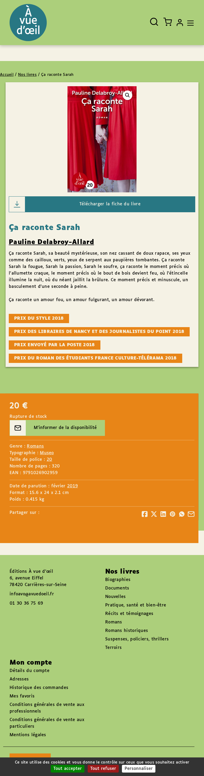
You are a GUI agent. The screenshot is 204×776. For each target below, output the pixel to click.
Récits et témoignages (129, 614)
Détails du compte (29, 671)
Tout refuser (103, 768)
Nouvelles (115, 597)
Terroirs (113, 647)
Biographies (117, 580)
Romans (35, 446)
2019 (72, 486)
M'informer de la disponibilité (65, 428)
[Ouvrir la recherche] (154, 22)
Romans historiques (126, 630)
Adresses (19, 679)
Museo (47, 453)
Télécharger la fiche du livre (110, 204)
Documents (117, 588)
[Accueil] (28, 22)
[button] (127, 95)
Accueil (7, 75)
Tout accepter (67, 768)
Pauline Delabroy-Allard (51, 242)
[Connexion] (180, 23)
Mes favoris (22, 696)
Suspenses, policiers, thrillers (137, 639)
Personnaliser (139, 768)
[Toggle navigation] (189, 22)
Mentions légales (28, 735)
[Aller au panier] (167, 22)
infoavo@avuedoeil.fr (32, 594)
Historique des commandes (39, 688)
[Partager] (144, 514)
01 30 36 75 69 (26, 603)
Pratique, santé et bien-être (135, 605)
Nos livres (27, 75)
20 (49, 459)
